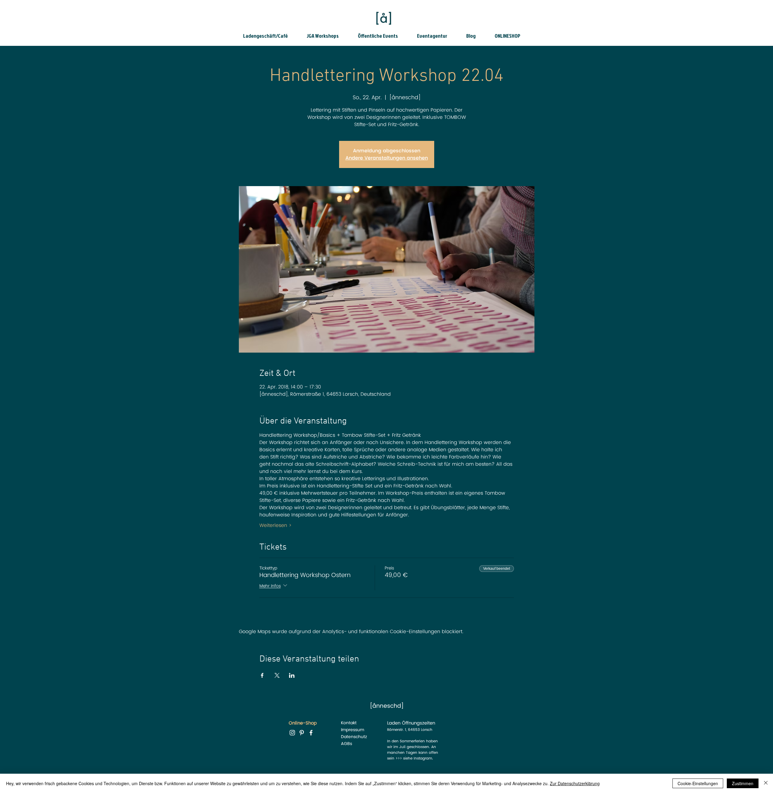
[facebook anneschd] (311, 732)
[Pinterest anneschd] (301, 732)
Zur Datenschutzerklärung (575, 783)
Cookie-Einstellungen (698, 783)
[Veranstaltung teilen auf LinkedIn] (292, 675)
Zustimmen (742, 783)
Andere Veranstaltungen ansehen (386, 158)
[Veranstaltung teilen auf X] (277, 675)
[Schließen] (765, 783)
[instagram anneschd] (292, 732)
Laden (393, 723)
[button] (270, 36)
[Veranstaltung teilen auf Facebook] (262, 675)
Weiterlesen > (275, 525)
